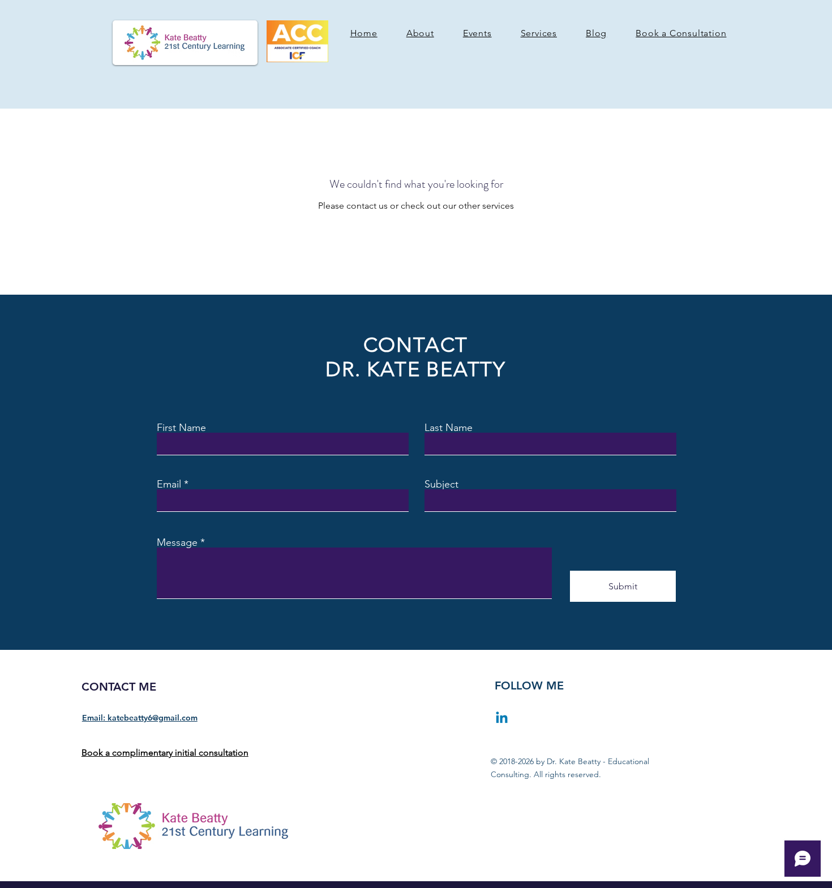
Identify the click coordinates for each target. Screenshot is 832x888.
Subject (441, 484)
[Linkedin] (502, 719)
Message (177, 542)
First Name (181, 428)
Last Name (448, 428)
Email (169, 484)
